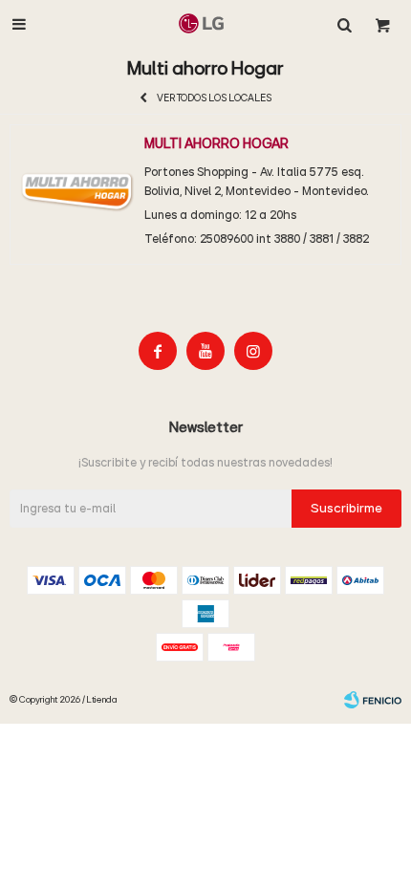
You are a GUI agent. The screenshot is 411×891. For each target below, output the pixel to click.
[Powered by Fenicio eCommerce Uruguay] (372, 699)
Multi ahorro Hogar (216, 144)
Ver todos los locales (214, 98)
